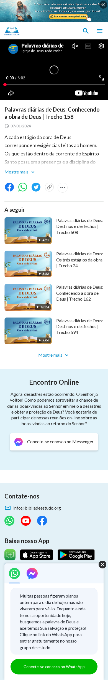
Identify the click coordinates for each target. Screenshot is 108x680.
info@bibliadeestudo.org (37, 507)
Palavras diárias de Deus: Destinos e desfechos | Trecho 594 (79, 326)
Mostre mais (16, 171)
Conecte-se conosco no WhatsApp (54, 666)
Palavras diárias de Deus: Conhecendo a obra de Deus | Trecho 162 (79, 292)
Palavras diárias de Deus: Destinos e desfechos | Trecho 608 (79, 226)
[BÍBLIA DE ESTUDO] (30, 31)
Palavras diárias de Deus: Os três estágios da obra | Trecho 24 (79, 259)
